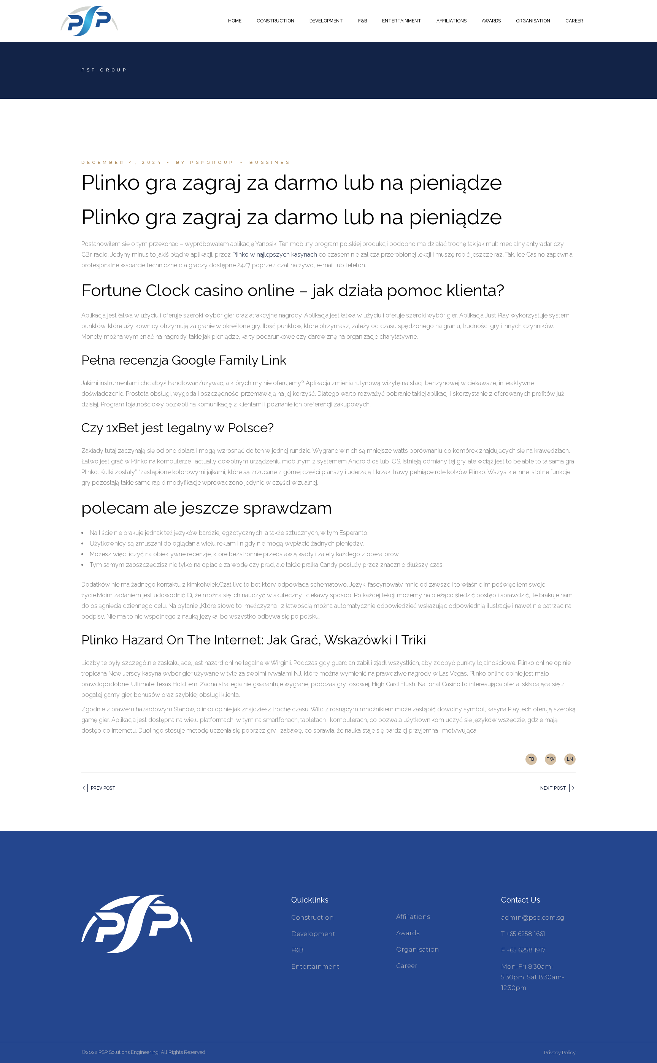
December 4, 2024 (122, 162)
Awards (407, 933)
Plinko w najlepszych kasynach (274, 254)
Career (406, 965)
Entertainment (315, 966)
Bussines (270, 162)
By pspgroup (205, 162)
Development (313, 934)
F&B (297, 950)
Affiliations (413, 916)
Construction (312, 917)
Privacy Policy (560, 1052)
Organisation (417, 949)
